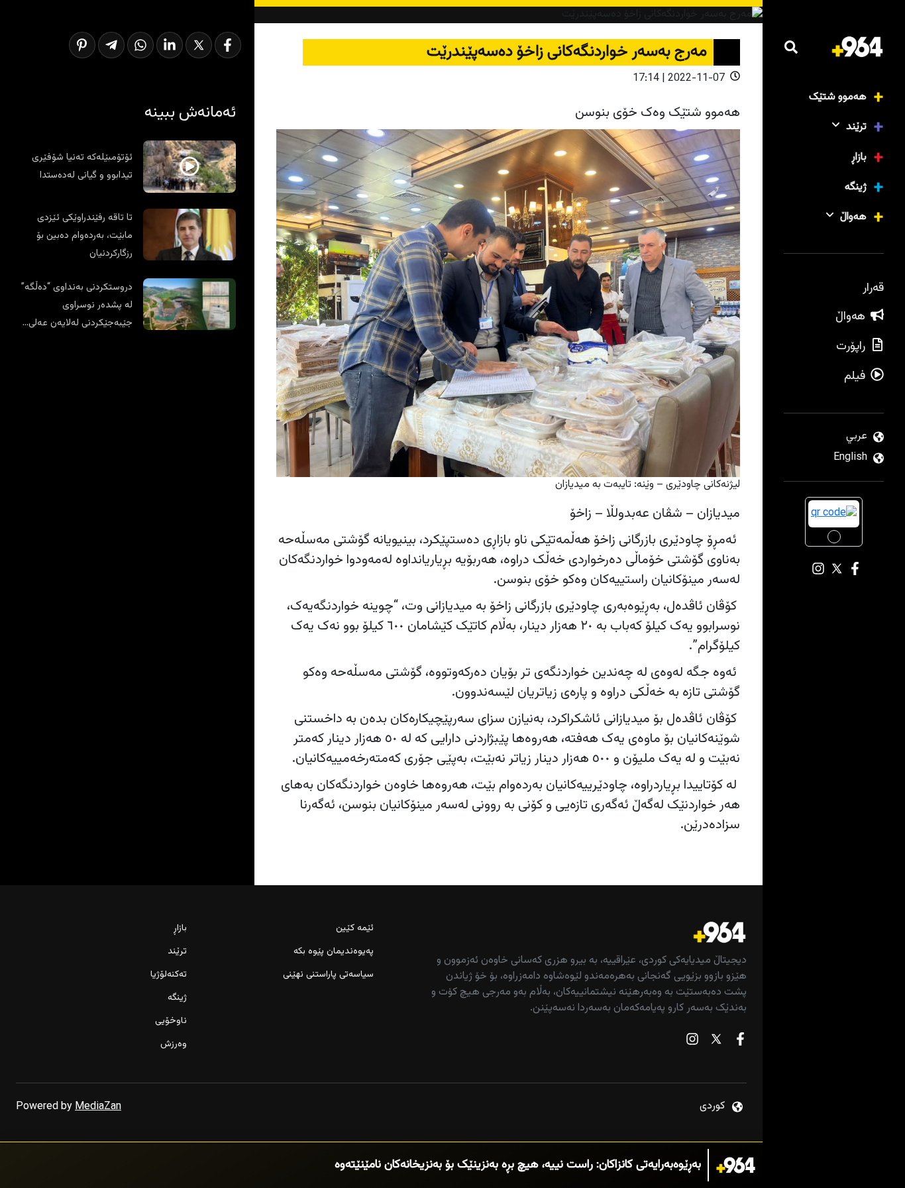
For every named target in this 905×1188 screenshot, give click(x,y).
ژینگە (856, 187)
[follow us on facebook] (740, 1042)
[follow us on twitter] (716, 1042)
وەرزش (173, 1045)
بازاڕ (859, 157)
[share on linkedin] (169, 45)
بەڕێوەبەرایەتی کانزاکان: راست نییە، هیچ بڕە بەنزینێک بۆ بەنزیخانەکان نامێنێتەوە (518, 1165)
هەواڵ (853, 217)
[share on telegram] (111, 45)
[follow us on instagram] (692, 1042)
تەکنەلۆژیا (168, 975)
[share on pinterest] (82, 45)
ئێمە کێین (355, 929)
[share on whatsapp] (140, 45)
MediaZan (98, 1107)
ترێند (856, 127)
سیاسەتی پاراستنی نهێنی (328, 975)
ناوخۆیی (171, 1021)
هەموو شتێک (838, 97)
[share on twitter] (199, 45)
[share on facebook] (228, 45)
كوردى (712, 1106)
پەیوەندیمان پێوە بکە (333, 952)
